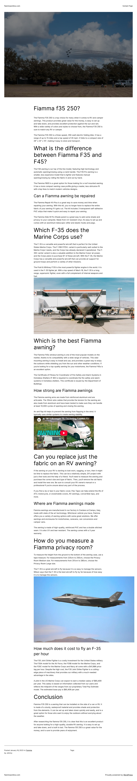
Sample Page (128, 6)
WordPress (128, 775)
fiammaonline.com (12, 6)
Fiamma (29, 750)
